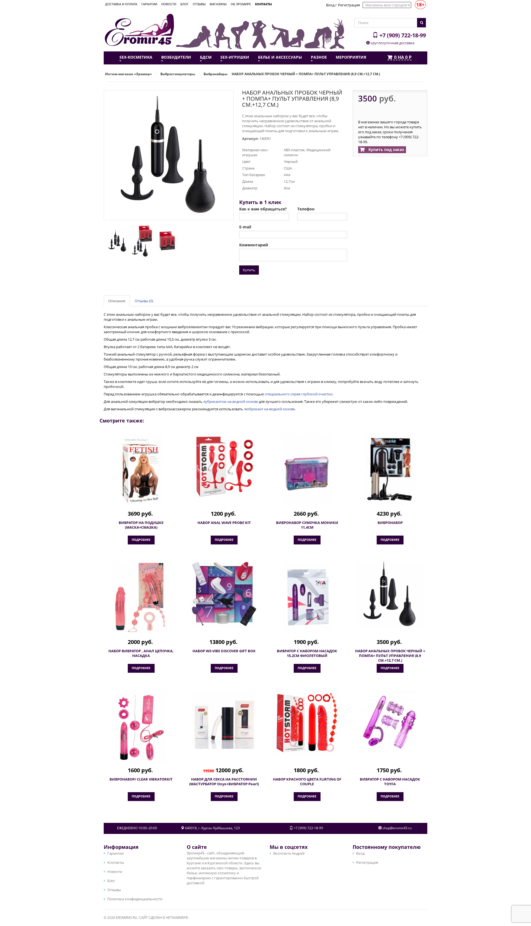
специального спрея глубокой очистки (298, 394)
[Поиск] (421, 22)
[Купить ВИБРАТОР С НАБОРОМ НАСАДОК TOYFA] (390, 726)
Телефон (305, 209)
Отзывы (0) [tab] (144, 300)
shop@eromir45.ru (397, 828)
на (403, 57)
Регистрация (349, 4)
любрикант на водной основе (269, 408)
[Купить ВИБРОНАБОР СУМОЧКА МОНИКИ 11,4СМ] (307, 469)
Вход (330, 4)
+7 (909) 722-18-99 (402, 35)
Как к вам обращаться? (263, 209)
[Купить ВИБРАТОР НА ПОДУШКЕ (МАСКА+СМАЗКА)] (141, 469)
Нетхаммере (177, 917)
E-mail (245, 227)
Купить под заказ (385, 149)
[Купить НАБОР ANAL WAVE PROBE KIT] (224, 466)
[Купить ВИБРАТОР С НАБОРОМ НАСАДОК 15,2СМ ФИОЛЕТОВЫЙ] (307, 597)
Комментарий (253, 244)
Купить (249, 269)
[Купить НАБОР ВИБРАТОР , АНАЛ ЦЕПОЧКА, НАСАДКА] (141, 597)
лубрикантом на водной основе (230, 401)
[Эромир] (139, 29)
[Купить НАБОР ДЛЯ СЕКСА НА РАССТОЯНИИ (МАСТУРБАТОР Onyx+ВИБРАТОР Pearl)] (224, 719)
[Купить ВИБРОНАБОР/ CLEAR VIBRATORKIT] (141, 726)
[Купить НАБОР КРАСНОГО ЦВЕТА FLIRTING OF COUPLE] (307, 722)
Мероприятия (351, 57)
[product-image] (116, 240)
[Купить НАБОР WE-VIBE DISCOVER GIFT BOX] (224, 594)
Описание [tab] (116, 300)
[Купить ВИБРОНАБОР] (390, 469)
